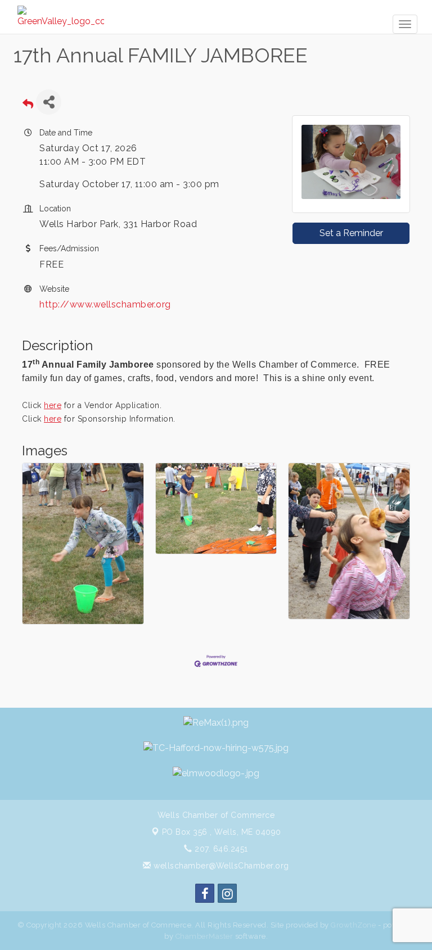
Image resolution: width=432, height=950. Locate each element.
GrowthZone (353, 925)
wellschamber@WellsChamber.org (220, 865)
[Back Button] (27, 105)
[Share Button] (48, 102)
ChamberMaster (204, 936)
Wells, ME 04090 (221, 831)
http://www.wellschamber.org (105, 304)
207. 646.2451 (220, 848)
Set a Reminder (351, 233)
